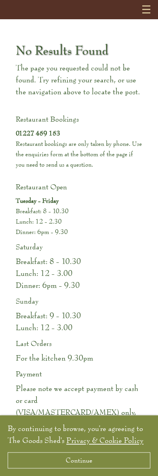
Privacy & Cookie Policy (104, 440)
